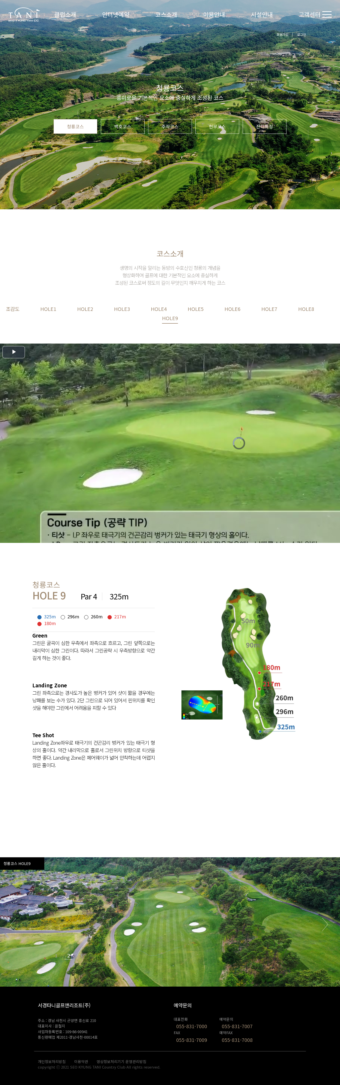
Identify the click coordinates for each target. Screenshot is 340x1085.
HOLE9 (170, 318)
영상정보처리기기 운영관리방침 (121, 1061)
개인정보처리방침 (52, 1061)
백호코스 (122, 126)
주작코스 (170, 126)
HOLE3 (122, 308)
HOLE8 (306, 308)
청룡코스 (75, 126)
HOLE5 (196, 308)
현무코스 (217, 126)
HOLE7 (269, 308)
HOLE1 (48, 308)
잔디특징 (264, 126)
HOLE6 (232, 308)
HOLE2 (85, 308)
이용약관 (81, 1061)
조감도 (12, 308)
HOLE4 (159, 308)
